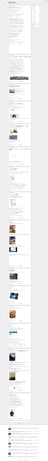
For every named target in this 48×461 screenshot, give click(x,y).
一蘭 (11, 427)
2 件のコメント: (16, 81)
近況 (9, 325)
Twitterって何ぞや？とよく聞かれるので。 (16, 103)
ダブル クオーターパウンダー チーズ (15, 307)
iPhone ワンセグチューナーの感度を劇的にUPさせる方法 (18, 350)
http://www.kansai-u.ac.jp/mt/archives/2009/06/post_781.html (15, 97)
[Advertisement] (20, 49)
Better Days (12, 2)
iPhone (12, 391)
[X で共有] (20, 81)
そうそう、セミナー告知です (14, 194)
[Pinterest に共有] (21, 121)
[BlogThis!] (20, 81)
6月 (34, 15)
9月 (34, 11)
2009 (33, 10)
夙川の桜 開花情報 (12, 270)
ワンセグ (14, 391)
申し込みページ (10, 216)
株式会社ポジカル (19, 172)
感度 (15, 391)
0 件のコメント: (16, 121)
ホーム (20, 421)
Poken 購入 (11, 222)
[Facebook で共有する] (21, 81)
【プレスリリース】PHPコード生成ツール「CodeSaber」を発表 (19, 56)
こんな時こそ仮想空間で (13, 168)
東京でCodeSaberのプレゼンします (15, 7)
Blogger (27, 459)
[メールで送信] (19, 81)
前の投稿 (29, 421)
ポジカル (15, 127)
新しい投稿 (10, 421)
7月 (34, 14)
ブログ (11, 127)
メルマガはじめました (13, 436)
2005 (33, 22)
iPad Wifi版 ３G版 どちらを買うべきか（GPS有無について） (17, 442)
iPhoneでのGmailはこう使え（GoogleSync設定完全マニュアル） (17, 439)
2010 (33, 9)
